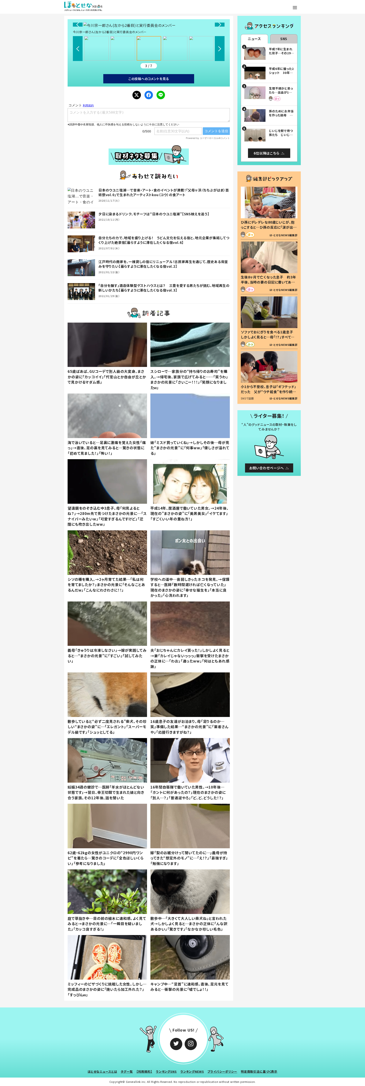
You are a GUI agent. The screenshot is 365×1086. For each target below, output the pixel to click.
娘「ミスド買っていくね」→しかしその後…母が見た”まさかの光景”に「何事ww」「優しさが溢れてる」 (189, 448)
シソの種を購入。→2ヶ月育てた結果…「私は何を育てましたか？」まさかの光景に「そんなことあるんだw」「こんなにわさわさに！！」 (106, 585)
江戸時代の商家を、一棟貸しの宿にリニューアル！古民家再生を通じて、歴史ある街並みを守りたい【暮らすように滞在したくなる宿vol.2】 (163, 264)
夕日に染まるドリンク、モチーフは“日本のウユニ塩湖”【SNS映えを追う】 (153, 213)
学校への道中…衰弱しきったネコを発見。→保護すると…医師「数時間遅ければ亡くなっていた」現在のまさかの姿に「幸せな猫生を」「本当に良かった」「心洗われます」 (190, 587)
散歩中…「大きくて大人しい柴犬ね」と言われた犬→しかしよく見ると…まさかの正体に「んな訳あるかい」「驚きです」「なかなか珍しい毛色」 (188, 924)
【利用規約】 (144, 1071)
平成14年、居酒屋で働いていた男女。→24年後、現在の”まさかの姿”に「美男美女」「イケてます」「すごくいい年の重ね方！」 (189, 513)
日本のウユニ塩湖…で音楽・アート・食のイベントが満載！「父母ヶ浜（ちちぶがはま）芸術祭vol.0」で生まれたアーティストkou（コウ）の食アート (163, 192)
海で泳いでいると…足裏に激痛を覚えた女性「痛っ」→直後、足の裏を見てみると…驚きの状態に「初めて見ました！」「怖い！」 (107, 448)
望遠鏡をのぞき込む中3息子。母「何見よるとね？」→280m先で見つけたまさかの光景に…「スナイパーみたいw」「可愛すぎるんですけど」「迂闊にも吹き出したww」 (107, 516)
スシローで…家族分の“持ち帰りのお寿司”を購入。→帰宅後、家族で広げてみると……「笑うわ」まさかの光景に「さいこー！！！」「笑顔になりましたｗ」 (189, 379)
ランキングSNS (166, 1071)
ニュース (254, 38)
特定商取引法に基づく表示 (259, 1071)
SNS (283, 38)
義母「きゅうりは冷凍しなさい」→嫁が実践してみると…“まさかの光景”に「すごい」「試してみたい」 (107, 656)
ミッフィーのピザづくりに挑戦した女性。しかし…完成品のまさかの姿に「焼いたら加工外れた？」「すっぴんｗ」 (107, 989)
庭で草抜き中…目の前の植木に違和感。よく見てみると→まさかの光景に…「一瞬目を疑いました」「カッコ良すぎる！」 (107, 924)
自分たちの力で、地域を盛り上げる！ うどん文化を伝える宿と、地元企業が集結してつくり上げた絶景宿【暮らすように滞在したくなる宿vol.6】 (163, 240)
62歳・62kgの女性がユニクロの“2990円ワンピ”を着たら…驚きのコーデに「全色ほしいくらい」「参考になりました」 (106, 858)
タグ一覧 (127, 1071)
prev (78, 25)
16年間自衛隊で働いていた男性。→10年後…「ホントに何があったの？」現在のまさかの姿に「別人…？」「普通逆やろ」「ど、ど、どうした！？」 (188, 792)
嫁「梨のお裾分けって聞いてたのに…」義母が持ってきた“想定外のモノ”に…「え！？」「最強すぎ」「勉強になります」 (189, 858)
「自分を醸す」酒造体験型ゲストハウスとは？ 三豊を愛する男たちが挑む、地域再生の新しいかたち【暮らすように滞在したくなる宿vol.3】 (164, 288)
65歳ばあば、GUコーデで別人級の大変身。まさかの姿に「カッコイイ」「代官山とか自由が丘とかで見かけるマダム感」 (107, 377)
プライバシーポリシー (222, 1071)
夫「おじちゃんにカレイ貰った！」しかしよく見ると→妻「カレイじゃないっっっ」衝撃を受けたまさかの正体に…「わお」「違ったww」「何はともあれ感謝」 (189, 658)
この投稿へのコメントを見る (148, 78)
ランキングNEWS (192, 1071)
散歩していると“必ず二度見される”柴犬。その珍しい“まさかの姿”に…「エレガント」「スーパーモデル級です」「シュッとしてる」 (107, 727)
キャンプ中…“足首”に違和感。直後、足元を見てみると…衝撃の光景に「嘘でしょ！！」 (189, 986)
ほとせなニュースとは (102, 1071)
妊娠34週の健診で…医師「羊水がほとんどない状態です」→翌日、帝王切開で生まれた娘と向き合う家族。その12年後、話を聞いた (106, 792)
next (220, 25)
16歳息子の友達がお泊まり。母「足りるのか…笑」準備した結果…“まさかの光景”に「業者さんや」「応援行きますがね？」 (189, 727)
